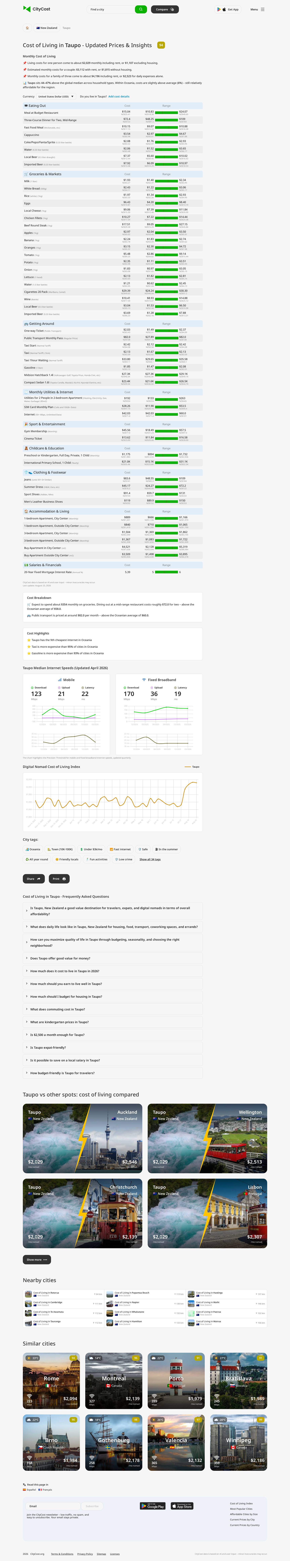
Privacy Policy (85, 1554)
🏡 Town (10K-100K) (59, 849)
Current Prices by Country (244, 1525)
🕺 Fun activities (96, 859)
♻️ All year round (37, 859)
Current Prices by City (242, 1519)
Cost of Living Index (241, 1503)
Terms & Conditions (62, 1554)
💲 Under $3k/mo (91, 849)
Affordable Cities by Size (244, 1514)
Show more (34, 1259)
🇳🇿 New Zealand (46, 28)
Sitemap (101, 1554)
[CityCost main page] (37, 9)
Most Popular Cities (241, 1509)
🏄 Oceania (33, 849)
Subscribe (92, 1506)
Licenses (115, 1554)
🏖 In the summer (166, 849)
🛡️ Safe (143, 849)
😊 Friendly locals (66, 859)
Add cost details (118, 96)
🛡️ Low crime (123, 859)
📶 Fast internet (120, 849)
